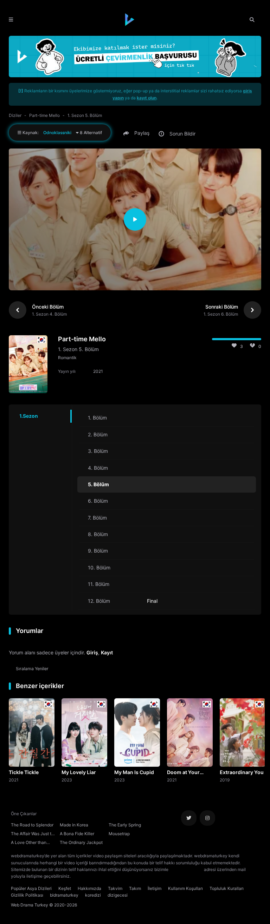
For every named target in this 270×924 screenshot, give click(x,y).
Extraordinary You (242, 772)
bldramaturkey (64, 895)
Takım (135, 888)
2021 (14, 779)
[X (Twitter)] (189, 818)
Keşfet (64, 888)
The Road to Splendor (32, 824)
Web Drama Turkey (29, 905)
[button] (137, 133)
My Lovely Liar (79, 772)
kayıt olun (146, 97)
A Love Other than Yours (28, 843)
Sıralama (32, 668)
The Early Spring (125, 824)
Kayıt (107, 652)
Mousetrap (119, 833)
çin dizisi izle (113, 876)
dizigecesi (118, 895)
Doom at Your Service (183, 772)
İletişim (154, 888)
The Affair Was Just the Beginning (33, 834)
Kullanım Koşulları (185, 888)
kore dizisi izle (86, 876)
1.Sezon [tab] (28, 416)
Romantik (67, 357)
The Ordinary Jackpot (81, 842)
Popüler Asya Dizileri (31, 888)
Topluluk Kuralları (227, 888)
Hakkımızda (89, 888)
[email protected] (186, 869)
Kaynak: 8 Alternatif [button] (61, 132)
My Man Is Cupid (134, 772)
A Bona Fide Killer (77, 833)
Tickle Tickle (24, 772)
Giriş (92, 652)
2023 (67, 779)
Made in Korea (74, 824)
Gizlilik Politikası (27, 895)
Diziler (15, 115)
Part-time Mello (44, 115)
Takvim (115, 888)
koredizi (93, 895)
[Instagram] (207, 818)
